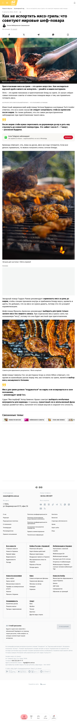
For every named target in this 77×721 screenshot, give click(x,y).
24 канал (14, 29)
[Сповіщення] (74, 3)
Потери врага (34, 567)
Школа (55, 583)
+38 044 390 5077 (46, 496)
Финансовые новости (13, 584)
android (11, 671)
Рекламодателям (8, 531)
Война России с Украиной (39, 546)
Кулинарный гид (19, 8)
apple (22, 671)
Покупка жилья (11, 606)
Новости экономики (14, 576)
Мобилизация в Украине (62, 546)
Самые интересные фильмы (39, 578)
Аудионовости (11, 559)
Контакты (54, 514)
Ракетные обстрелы (36, 549)
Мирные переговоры (36, 554)
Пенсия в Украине (12, 594)
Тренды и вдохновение (13, 609)
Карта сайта (55, 527)
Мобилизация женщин (60, 556)
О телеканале (7, 524)
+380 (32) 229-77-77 (17, 660)
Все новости (11, 546)
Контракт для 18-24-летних (62, 559)
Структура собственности (59, 521)
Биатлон (32, 612)
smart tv (33, 671)
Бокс (31, 604)
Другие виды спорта (36, 614)
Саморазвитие (57, 589)
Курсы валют (10, 581)
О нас (4, 514)
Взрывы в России (35, 564)
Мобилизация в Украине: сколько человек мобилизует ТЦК (62, 567)
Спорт (32, 601)
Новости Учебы (59, 576)
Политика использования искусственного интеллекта (35, 518)
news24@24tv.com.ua (11, 496)
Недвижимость (12, 601)
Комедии (32, 586)
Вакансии (54, 517)
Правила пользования (10, 534)
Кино (31, 576)
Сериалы (32, 589)
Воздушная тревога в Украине (40, 557)
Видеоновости (11, 557)
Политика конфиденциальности (37, 514)
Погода (8, 562)
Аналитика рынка (12, 604)
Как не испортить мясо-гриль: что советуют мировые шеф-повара (47, 8)
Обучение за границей (60, 591)
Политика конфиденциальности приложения (37, 523)
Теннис (32, 609)
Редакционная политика (10, 521)
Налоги (8, 591)
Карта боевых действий (37, 551)
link (41, 504)
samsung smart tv (45, 671)
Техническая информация (35, 535)
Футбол (32, 606)
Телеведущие (7, 527)
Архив (53, 524)
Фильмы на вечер (35, 584)
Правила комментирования (35, 531)
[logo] (13, 2)
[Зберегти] (68, 34)
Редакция (6, 517)
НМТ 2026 (56, 586)
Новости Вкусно (7, 8)
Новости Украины (12, 551)
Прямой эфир (10, 554)
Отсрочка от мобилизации (61, 562)
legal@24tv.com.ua (28, 662)
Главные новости (12, 549)
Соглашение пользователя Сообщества (35, 527)
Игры (53, 531)
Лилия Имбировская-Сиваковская (18, 25)
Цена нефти (10, 578)
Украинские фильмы (36, 581)
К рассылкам (64, 626)
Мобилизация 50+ (59, 553)
